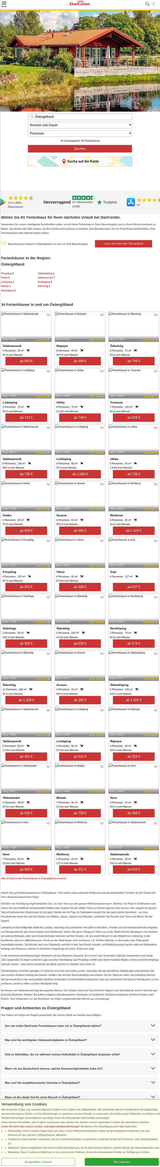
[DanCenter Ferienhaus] (80, 4)
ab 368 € (133, 813)
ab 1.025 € (133, 700)
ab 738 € (26, 474)
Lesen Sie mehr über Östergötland (123, 243)
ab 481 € (26, 756)
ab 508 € (26, 643)
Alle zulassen (122, 1161)
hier (122, 1126)
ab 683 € (26, 869)
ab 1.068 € (80, 474)
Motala (6, 286)
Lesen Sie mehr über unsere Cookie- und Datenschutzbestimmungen (40, 1126)
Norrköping (8, 290)
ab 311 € (80, 869)
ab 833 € (133, 869)
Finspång (7, 273)
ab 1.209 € (26, 700)
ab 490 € (80, 530)
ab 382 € (80, 700)
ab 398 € (80, 587)
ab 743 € (26, 417)
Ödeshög (44, 286)
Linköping (7, 282)
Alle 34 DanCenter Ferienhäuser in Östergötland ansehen (33, 878)
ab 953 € (26, 587)
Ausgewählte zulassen (38, 1161)
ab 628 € (26, 530)
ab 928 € (133, 417)
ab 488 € (80, 361)
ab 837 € (133, 587)
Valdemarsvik (46, 277)
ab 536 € (26, 813)
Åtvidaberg (45, 282)
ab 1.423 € (133, 530)
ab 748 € (80, 417)
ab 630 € (80, 643)
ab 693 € (26, 361)
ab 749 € (133, 361)
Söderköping (46, 273)
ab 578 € (133, 643)
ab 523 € (80, 756)
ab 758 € (80, 813)
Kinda (5, 277)
